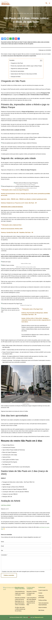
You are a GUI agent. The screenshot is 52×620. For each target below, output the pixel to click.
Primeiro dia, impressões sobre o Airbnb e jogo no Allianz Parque (26, 65)
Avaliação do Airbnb (15, 76)
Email (2, 546)
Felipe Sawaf (19, 26)
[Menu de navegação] (49, 3)
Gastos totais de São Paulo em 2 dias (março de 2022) (24, 73)
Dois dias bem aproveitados (17, 71)
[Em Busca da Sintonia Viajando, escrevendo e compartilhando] (5, 3)
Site (2, 550)
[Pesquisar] (46, 3)
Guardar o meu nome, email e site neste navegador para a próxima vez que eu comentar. (23, 571)
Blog (15, 13)
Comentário (4, 555)
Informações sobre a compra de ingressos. (12, 206)
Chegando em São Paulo (17, 63)
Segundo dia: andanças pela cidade (19, 68)
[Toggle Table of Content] (40, 60)
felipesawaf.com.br (39, 617)
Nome (2, 541)
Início (12, 13)
